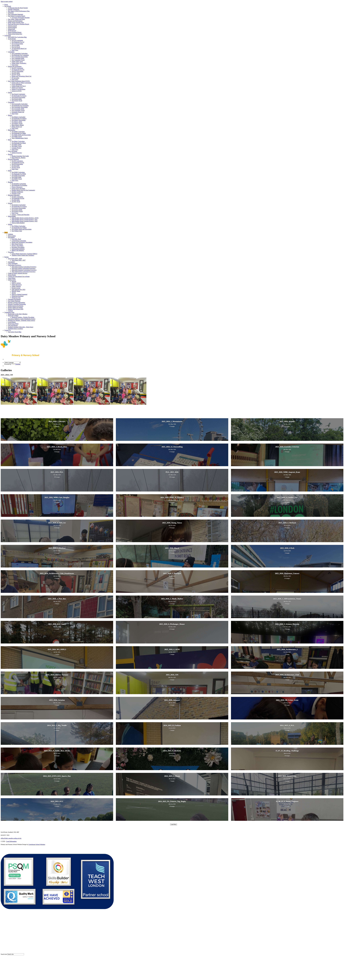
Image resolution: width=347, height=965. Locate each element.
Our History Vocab (17, 123)
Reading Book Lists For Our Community (23, 190)
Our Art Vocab (16, 47)
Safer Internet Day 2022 (18, 289)
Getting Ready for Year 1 (19, 86)
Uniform (10, 310)
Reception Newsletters (18, 247)
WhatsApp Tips (16, 297)
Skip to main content (6, 1)
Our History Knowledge (18, 120)
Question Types (16, 193)
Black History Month (18, 125)
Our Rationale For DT (18, 69)
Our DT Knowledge (17, 71)
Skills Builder (12, 216)
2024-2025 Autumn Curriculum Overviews (24, 267)
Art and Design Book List (19, 48)
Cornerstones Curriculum (19, 240)
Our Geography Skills (18, 109)
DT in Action (15, 78)
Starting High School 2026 (15, 309)
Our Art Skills (16, 45)
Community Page (9, 312)
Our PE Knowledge (17, 164)
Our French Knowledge (18, 97)
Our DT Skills (16, 73)
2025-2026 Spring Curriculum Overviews (23, 271)
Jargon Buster (12, 275)
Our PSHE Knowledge (18, 175)
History (10, 115)
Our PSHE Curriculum (18, 172)
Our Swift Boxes (13, 325)
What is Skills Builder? (18, 223)
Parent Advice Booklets (18, 188)
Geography (11, 102)
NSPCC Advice (16, 283)
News (6, 232)
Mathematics (11, 130)
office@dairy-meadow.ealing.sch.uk (11, 838)
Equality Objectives (13, 9)
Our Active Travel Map (14, 332)
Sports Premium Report (14, 32)
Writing (10, 224)
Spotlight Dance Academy (15, 328)
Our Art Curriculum (17, 40)
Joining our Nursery (17, 87)
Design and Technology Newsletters (22, 242)
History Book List (17, 126)
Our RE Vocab (16, 201)
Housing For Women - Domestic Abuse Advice (21, 320)
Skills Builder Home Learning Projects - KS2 (24, 221)
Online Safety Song (17, 61)
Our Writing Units (17, 231)
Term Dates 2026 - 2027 (18, 260)
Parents (6, 257)
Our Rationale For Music (19, 143)
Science (10, 203)
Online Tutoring (16, 286)
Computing (11, 52)
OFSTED (11, 12)
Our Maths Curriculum (18, 131)
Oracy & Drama (12, 151)
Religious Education (14, 195)
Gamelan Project (16, 148)
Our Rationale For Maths (19, 133)
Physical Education (13, 159)
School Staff (11, 29)
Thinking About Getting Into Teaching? (23, 255)
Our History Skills (17, 122)
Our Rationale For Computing (20, 55)
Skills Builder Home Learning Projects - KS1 (24, 219)
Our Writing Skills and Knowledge (21, 229)
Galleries (10, 234)
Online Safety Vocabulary (19, 63)
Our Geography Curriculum (19, 104)
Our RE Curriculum (17, 196)
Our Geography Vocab (18, 110)
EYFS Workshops (17, 84)
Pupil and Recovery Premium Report (18, 24)
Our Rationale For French (19, 96)
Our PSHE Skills (16, 177)
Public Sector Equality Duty (16, 22)
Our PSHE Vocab (17, 179)
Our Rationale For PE (18, 162)
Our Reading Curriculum (19, 183)
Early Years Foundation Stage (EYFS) (19, 81)
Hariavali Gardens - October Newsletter (23, 317)
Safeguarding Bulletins (18, 249)
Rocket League (16, 288)
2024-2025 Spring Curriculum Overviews (23, 268)
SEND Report (12, 30)
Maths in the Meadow (18, 250)
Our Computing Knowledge (20, 56)
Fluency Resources (17, 187)
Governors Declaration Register (21, 17)
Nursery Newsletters (17, 245)
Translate (17, 364)
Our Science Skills (17, 210)
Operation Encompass (14, 299)
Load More (173, 824)
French (10, 92)
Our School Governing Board (16, 16)
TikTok (14, 293)
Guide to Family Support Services (17, 273)
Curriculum (7, 35)
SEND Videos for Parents (15, 307)
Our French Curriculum (18, 94)
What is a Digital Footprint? (19, 294)
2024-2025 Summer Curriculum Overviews (24, 270)
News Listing (12, 236)
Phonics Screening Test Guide (20, 156)
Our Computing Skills (18, 58)
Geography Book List (18, 112)
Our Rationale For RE (18, 198)
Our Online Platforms (14, 301)
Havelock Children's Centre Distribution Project (21, 319)
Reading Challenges (17, 192)
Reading (10, 182)
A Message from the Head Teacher (18, 8)
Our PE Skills (15, 166)
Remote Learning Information (16, 302)
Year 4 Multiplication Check (20, 138)
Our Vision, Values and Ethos (16, 19)
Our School (7, 6)
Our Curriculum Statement (15, 14)
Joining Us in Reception (18, 89)
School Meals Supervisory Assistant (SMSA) (24, 253)
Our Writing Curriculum (18, 226)
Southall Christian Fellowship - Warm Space (20, 327)
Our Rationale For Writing (19, 227)
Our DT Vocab (16, 74)
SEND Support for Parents (15, 306)
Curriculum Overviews (14, 265)
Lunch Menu (11, 278)
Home (6, 4)
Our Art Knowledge (17, 43)
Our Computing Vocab (18, 60)
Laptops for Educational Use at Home (19, 276)
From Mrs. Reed (16, 239)
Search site (4, 954)
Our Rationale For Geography (20, 105)
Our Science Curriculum (18, 205)
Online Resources (17, 284)
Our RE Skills (16, 200)
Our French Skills (17, 99)
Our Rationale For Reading (19, 185)
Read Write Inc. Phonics (18, 157)
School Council (12, 26)
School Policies (12, 27)
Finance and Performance (15, 21)
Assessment (11, 262)
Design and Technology (15, 66)
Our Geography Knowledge (20, 107)
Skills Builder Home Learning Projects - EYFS (25, 218)
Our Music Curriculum (18, 141)
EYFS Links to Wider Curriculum (21, 83)
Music (9, 139)
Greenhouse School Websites (36, 844)
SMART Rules (16, 291)
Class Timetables (13, 263)
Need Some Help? (13, 324)
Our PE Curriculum (17, 161)
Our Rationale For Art (18, 42)
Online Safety (12, 280)
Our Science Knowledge (19, 208)
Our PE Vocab (16, 167)
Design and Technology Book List (21, 76)
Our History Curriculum (18, 117)
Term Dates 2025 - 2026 (15, 258)
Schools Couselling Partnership (17, 304)
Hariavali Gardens (13, 315)
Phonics (10, 154)
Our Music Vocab (17, 146)
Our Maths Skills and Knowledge (21, 135)
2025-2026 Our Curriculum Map (17, 37)
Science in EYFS (16, 91)
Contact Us (7, 330)
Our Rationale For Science (19, 206)
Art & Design (12, 39)
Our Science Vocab (17, 211)
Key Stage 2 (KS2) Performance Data (19, 11)
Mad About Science (17, 244)
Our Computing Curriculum (19, 53)
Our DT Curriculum (17, 68)
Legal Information (11, 841)
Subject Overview (17, 153)
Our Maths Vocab (17, 136)
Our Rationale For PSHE (19, 174)
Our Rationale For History (19, 118)
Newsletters (11, 237)
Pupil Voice (15, 50)
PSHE (10, 170)
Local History (12, 322)
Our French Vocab (17, 100)
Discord (14, 281)
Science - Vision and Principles (20, 214)
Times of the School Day (15, 34)
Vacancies (11, 252)
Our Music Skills (16, 144)
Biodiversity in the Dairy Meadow (17, 314)
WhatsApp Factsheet (17, 296)
